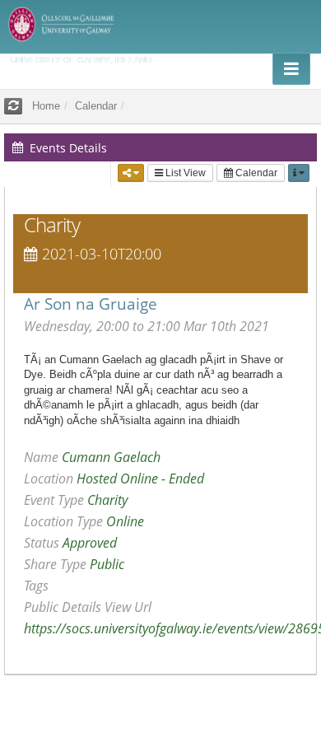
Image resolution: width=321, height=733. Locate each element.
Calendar (255, 173)
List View (184, 173)
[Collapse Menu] (291, 69)
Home (46, 106)
